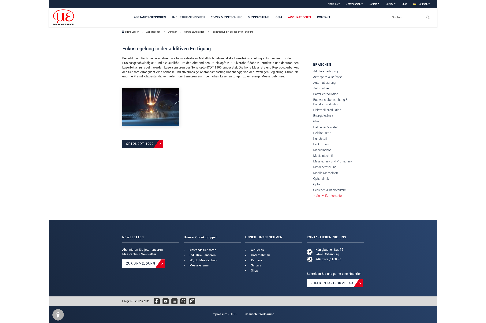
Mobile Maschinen (325, 173)
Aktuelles (257, 250)
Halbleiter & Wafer (325, 127)
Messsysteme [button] (258, 17)
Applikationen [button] (299, 17)
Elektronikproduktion (327, 110)
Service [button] (390, 4)
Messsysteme (199, 265)
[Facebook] (157, 301)
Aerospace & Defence (327, 77)
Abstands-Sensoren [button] (150, 17)
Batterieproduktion (325, 94)
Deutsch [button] (423, 4)
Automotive (321, 88)
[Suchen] (429, 17)
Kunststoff (320, 138)
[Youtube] (166, 301)
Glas (316, 121)
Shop (404, 4)
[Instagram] (192, 301)
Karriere (256, 260)
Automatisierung (324, 82)
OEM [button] (278, 17)
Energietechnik (323, 115)
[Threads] (183, 301)
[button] (58, 315)
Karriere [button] (373, 4)
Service (256, 265)
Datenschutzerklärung (259, 314)
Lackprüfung (321, 144)
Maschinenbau (323, 150)
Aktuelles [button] (333, 4)
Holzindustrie (322, 133)
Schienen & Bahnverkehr (329, 190)
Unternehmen (260, 255)
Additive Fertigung (325, 71)
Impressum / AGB (224, 314)
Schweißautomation (329, 196)
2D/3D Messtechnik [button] (226, 17)
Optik (316, 184)
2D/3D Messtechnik (203, 260)
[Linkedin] (174, 301)
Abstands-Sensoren (202, 250)
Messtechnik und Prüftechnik (332, 161)
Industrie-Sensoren (202, 255)
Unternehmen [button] (353, 4)
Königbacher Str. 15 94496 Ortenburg (329, 251)
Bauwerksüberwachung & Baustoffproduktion (330, 102)
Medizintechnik (323, 156)
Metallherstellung (325, 167)
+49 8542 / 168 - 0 (328, 259)
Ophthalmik (321, 178)
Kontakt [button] (323, 17)
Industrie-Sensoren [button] (188, 17)
